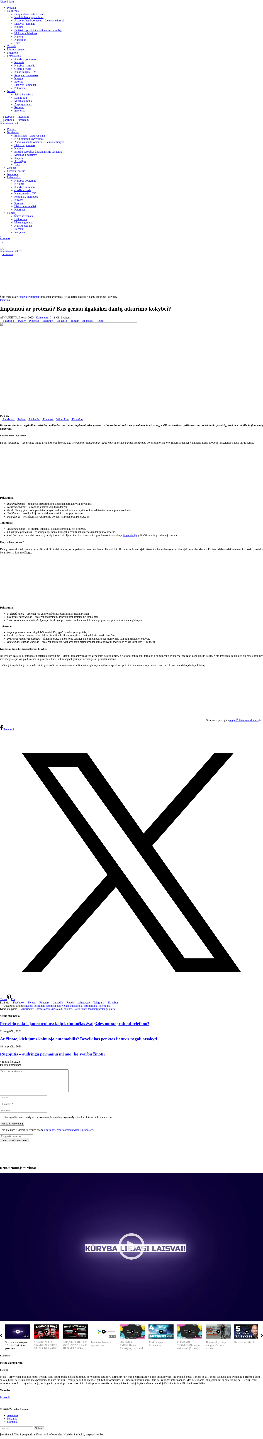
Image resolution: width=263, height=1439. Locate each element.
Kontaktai (12, 1421)
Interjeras (19, 110)
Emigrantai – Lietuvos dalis (29, 14)
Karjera (18, 36)
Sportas (18, 81)
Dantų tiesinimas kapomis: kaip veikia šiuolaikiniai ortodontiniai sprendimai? (69, 1005)
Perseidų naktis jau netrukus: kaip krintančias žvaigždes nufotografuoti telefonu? (74, 1023)
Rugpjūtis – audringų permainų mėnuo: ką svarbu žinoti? (53, 1054)
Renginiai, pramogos (26, 75)
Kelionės (19, 62)
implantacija (130, 535)
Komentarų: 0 (43, 317)
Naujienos (13, 10)
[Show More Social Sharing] (106, 320)
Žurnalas (5, 238)
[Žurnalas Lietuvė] (11, 123)
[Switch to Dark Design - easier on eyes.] (1, 241)
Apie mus (12, 1415)
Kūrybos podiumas (25, 59)
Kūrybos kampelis (24, 65)
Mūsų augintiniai (23, 100)
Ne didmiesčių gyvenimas (28, 17)
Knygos (18, 78)
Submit (39, 1428)
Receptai (19, 107)
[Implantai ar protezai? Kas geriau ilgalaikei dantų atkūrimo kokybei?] (68, 412)
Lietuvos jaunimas (24, 23)
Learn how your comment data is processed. (69, 1129)
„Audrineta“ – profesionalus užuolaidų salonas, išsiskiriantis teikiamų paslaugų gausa (68, 1008)
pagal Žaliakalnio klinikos (244, 720)
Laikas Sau (20, 97)
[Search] (1, 244)
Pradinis (11, 7)
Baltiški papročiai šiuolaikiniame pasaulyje (38, 30)
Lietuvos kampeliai (25, 84)
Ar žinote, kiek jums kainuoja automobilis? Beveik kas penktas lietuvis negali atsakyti (78, 1039)
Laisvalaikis (14, 55)
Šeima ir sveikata (23, 94)
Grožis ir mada (22, 68)
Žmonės (11, 46)
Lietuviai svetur (16, 49)
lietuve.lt (5, 1397)
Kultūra (18, 26)
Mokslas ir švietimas (25, 33)
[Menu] (1, 248)
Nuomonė (12, 52)
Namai (11, 91)
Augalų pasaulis (23, 104)
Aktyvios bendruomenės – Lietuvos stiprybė (39, 20)
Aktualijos (20, 39)
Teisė (17, 42)
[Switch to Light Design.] (4, 241)
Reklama (12, 1418)
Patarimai (19, 88)
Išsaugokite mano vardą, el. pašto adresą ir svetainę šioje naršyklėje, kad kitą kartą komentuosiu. (58, 1117)
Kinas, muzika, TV (25, 71)
